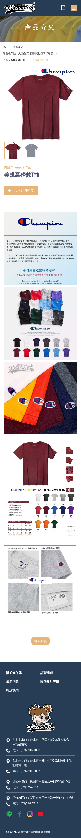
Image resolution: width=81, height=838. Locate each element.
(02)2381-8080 (30, 750)
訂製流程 (46, 673)
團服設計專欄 (49, 681)
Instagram (30, 814)
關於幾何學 (14, 673)
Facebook (20, 814)
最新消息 (12, 681)
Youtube (40, 814)
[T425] (40, 103)
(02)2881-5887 (30, 771)
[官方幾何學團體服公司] (19, 8)
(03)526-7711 (29, 787)
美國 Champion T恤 (14, 59)
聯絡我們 (12, 690)
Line (9, 814)
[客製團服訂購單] (63, 8)
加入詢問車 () (24, 190)
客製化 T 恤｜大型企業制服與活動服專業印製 (28, 53)
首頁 (4, 47)
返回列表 (40, 641)
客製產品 (18, 47)
